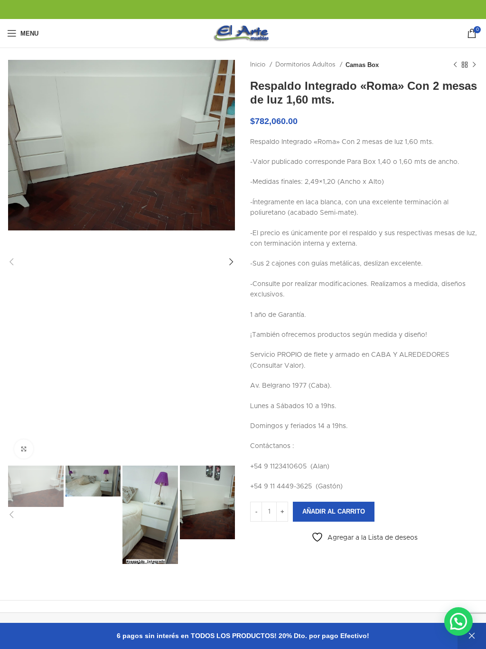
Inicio (258, 64)
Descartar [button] (472, 636)
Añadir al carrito (333, 511)
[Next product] (474, 65)
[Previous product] (455, 65)
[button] (458, 621)
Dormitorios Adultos (306, 64)
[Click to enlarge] (23, 448)
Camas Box (362, 64)
